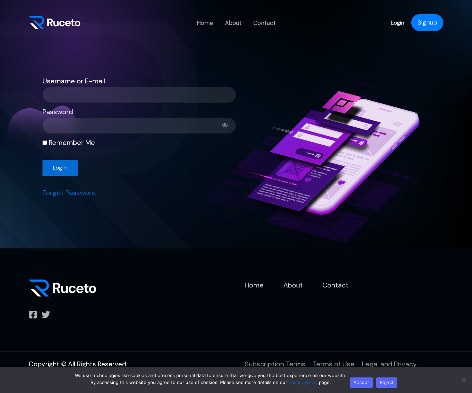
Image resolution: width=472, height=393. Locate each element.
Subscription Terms (275, 363)
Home (205, 23)
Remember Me (71, 142)
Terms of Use (334, 363)
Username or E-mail (74, 80)
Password (58, 111)
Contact (264, 23)
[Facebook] (33, 314)
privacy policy (303, 382)
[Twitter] (45, 314)
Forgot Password (69, 192)
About (233, 23)
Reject (387, 382)
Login (397, 22)
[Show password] (225, 126)
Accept (361, 382)
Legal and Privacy (389, 363)
